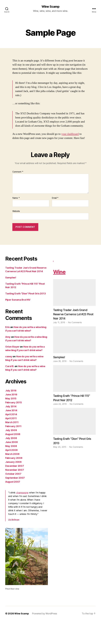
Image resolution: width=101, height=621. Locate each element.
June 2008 (11, 442)
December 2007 (14, 465)
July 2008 (11, 438)
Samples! (10, 277)
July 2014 (10, 406)
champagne (22, 492)
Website (16, 211)
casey (8, 356)
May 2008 (11, 446)
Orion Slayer (12, 346)
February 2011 (13, 426)
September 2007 (15, 477)
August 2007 (12, 481)
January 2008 (13, 462)
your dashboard (70, 134)
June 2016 (11, 394)
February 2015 (13, 402)
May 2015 (10, 398)
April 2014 (11, 414)
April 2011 (11, 418)
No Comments (75, 322)
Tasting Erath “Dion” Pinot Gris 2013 (25, 293)
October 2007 (13, 473)
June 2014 (11, 410)
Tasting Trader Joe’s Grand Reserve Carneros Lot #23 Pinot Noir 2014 (73, 314)
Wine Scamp (50, 6)
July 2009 (11, 430)
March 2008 (12, 454)
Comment (17, 172)
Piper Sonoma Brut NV (17, 299)
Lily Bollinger (13, 519)
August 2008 (12, 434)
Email (55, 198)
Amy (8, 336)
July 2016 (10, 390)
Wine (59, 272)
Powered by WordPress (44, 613)
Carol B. (9, 366)
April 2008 (11, 450)
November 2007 (14, 469)
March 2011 (11, 422)
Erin (7, 327)
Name (16, 198)
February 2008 (13, 458)
